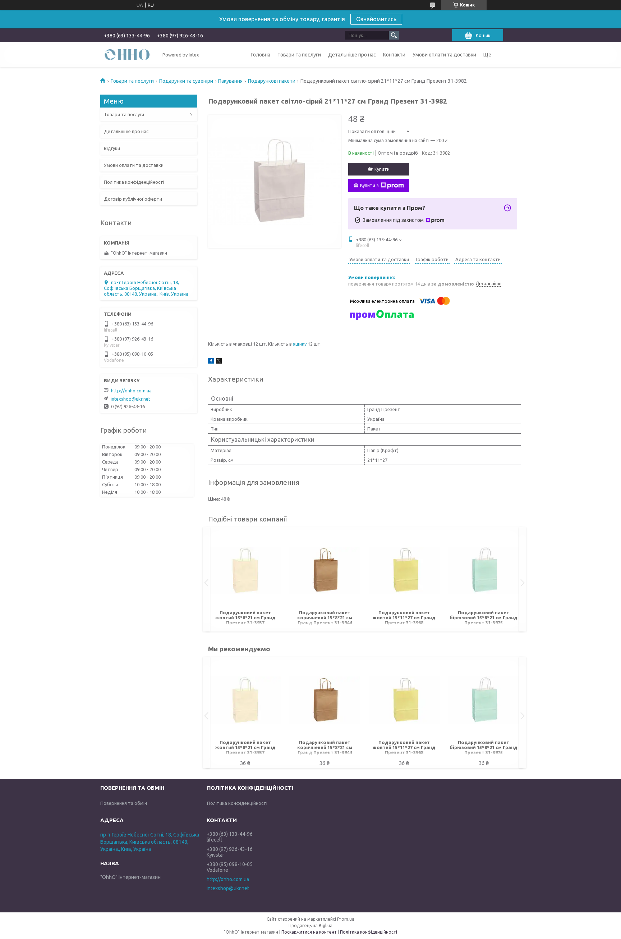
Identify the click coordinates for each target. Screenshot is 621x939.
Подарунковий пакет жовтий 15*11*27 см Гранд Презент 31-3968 (404, 617)
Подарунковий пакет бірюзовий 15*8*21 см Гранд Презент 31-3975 (484, 617)
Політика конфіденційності (134, 181)
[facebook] (211, 361)
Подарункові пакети (271, 81)
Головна (260, 55)
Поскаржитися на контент (309, 932)
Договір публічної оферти (133, 198)
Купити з (369, 185)
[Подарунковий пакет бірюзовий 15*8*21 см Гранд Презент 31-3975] (483, 570)
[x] (219, 361)
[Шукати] (394, 35)
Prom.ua (345, 919)
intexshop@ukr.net (130, 398)
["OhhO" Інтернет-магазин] (127, 54)
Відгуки (112, 148)
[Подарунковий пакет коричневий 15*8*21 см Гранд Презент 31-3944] (324, 570)
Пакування (230, 81)
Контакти (394, 55)
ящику (300, 343)
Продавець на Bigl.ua (310, 925)
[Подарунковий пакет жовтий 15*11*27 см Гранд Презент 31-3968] (404, 570)
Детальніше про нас (352, 55)
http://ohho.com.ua (131, 390)
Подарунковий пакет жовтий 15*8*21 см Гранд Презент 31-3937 (245, 617)
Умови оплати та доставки (444, 55)
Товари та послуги (299, 55)
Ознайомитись (376, 19)
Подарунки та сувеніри (186, 81)
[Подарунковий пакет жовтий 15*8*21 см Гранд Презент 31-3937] (245, 570)
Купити (382, 169)
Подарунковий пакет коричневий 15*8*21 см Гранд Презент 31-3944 (324, 617)
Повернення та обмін (123, 803)
